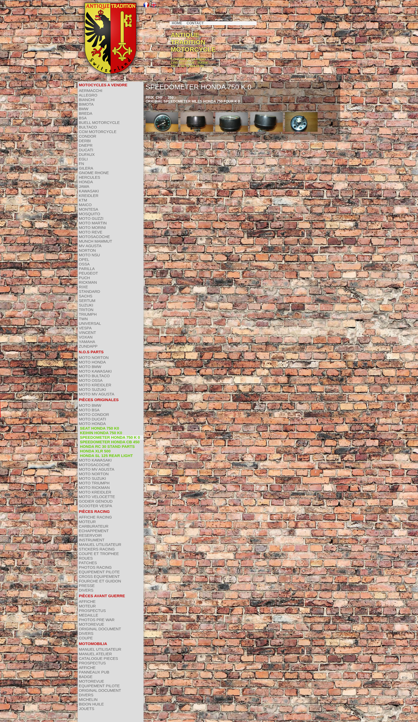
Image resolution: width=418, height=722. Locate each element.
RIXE (83, 287)
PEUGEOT (88, 273)
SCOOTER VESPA (95, 506)
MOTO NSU (89, 255)
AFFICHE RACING (95, 517)
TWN (83, 319)
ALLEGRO (88, 95)
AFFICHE (87, 601)
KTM (83, 200)
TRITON (86, 310)
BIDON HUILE (91, 704)
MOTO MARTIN (93, 223)
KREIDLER (88, 195)
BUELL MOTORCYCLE (99, 122)
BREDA (85, 113)
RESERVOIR (90, 535)
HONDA (86, 182)
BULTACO (88, 127)
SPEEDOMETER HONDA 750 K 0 (110, 437)
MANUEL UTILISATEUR (100, 544)
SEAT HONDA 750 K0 (99, 428)
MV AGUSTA (90, 246)
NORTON (87, 250)
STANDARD (89, 291)
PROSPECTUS (92, 611)
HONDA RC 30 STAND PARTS (107, 446)
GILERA (86, 168)
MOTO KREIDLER (95, 385)
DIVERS (86, 590)
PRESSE (87, 586)
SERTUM (87, 300)
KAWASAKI (89, 191)
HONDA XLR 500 (95, 451)
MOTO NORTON (94, 357)
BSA (83, 118)
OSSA (84, 264)
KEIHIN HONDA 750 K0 (101, 433)
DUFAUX (87, 154)
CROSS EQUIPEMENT (99, 576)
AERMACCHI (90, 90)
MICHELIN (88, 699)
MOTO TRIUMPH (94, 483)
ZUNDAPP (88, 346)
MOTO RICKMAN (94, 487)
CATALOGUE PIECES (98, 658)
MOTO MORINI (92, 227)
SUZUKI (86, 305)
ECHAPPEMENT (94, 531)
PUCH (84, 278)
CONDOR (87, 136)
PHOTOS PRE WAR (97, 620)
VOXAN (86, 337)
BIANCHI (87, 100)
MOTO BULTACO (94, 376)
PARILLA (87, 269)
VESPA (85, 328)
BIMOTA (86, 104)
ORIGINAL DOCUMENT (100, 629)
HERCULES (89, 177)
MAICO (85, 205)
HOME (177, 23)
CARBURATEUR (93, 526)
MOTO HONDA (92, 362)
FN (81, 164)
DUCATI (86, 150)
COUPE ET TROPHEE (99, 554)
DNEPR (86, 145)
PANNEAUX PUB (94, 672)
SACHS (85, 296)
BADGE (86, 677)
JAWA (84, 186)
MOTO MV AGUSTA (96, 394)
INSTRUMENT (91, 540)
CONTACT (195, 23)
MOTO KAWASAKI (95, 371)
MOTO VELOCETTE (97, 497)
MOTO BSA (89, 410)
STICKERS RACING (97, 549)
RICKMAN (88, 282)
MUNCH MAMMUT (95, 241)
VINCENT (87, 332)
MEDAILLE (88, 615)
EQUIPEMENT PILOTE (99, 572)
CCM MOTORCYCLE (97, 132)
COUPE (86, 638)
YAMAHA (87, 342)
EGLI (83, 159)
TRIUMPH (88, 314)
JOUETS (86, 709)
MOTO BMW (90, 367)
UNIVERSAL (90, 323)
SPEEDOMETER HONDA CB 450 (110, 442)
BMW (83, 109)
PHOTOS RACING (95, 567)
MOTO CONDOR (94, 414)
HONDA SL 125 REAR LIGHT (106, 456)
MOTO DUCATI (92, 419)
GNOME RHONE (94, 173)
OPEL (84, 259)
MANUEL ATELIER (95, 654)
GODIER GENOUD (96, 501)
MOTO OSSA (91, 380)
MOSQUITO (89, 214)
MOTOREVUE (91, 624)
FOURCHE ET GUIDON (100, 581)
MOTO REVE (90, 232)
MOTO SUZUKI (92, 389)
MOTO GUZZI (91, 218)
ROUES (86, 558)
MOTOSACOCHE (94, 237)
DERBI (85, 141)
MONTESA (88, 209)
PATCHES (88, 563)
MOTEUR (87, 522)
